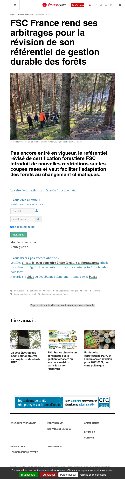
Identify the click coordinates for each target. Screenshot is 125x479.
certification (35, 290)
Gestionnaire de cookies (99, 466)
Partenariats (55, 423)
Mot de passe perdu (23, 242)
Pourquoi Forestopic (23, 423)
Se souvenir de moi (24, 226)
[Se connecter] (89, 5)
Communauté (91, 423)
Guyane (96, 290)
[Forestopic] (54, 5)
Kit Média (89, 431)
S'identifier (19, 234)
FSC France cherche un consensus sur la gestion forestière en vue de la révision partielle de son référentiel (62, 361)
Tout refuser (48, 474)
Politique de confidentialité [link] (92, 474)
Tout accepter (28, 474)
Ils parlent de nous (59, 428)
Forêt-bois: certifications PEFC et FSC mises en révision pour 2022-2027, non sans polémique (98, 359)
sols (85, 290)
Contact (89, 437)
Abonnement (54, 446)
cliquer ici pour (60, 262)
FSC (48, 290)
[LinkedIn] (105, 5)
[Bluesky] (101, 5)
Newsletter (17, 446)
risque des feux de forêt (25, 293)
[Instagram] (110, 5)
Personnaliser (68, 474)
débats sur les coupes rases (54, 293)
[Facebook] (95, 5)
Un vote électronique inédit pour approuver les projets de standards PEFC (25, 357)
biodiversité (19, 290)
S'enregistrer (19, 247)
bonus (93, 276)
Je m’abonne (78, 5)
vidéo (30, 276)
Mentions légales (29, 466)
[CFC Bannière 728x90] (62, 402)
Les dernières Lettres (24, 452)
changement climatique (67, 290)
